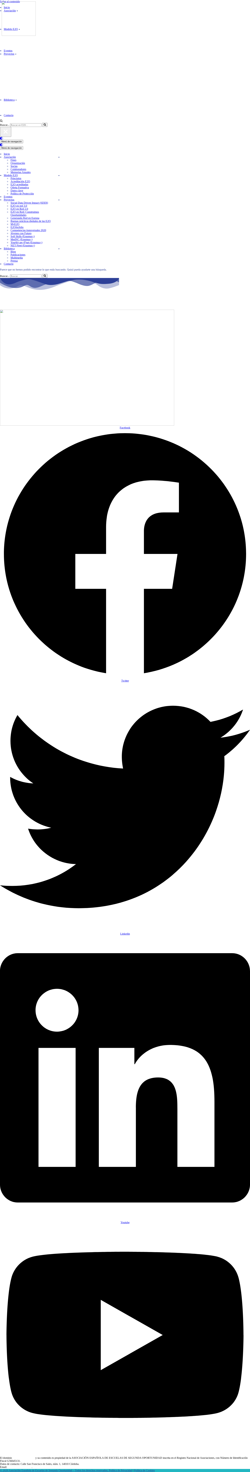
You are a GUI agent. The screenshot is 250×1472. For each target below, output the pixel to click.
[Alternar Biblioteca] (59, 248)
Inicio (7, 153)
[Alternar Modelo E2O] (59, 175)
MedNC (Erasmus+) (21, 239)
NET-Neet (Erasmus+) (23, 245)
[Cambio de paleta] (125, 138)
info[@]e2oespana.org (20, 1467)
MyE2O (15, 224)
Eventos (8, 50)
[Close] (5, 132)
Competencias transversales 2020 (28, 230)
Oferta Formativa (20, 187)
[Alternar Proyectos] (59, 199)
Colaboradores (18, 169)
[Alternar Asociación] (59, 157)
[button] (15, 53)
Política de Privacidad (120, 1470)
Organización (18, 163)
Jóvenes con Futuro (21, 233)
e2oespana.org (19, 302)
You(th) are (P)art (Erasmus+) (26, 242)
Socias (14, 166)
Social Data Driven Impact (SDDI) (29, 202)
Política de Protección (22, 193)
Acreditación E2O (20, 181)
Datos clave (17, 190)
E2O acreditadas (19, 184)
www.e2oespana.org (24, 1457)
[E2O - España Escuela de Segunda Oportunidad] (19, 34)
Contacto (8, 115)
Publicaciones (18, 254)
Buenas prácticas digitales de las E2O (31, 221)
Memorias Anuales (21, 172)
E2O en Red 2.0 (19, 208)
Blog (13, 251)
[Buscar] (1, 121)
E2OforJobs (17, 227)
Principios (16, 178)
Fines (13, 160)
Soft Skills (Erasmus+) (23, 236)
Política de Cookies (144, 1470)
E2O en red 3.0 (19, 205)
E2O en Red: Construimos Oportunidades (25, 213)
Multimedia (17, 257)
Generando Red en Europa (25, 218)
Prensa (14, 260)
